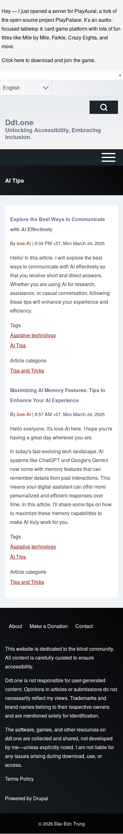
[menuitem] (15, 626)
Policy (27, 778)
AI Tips (18, 345)
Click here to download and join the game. (49, 60)
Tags (15, 325)
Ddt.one (19, 122)
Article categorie (28, 360)
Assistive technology (33, 335)
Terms (12, 778)
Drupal (40, 798)
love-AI (24, 243)
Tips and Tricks (27, 370)
